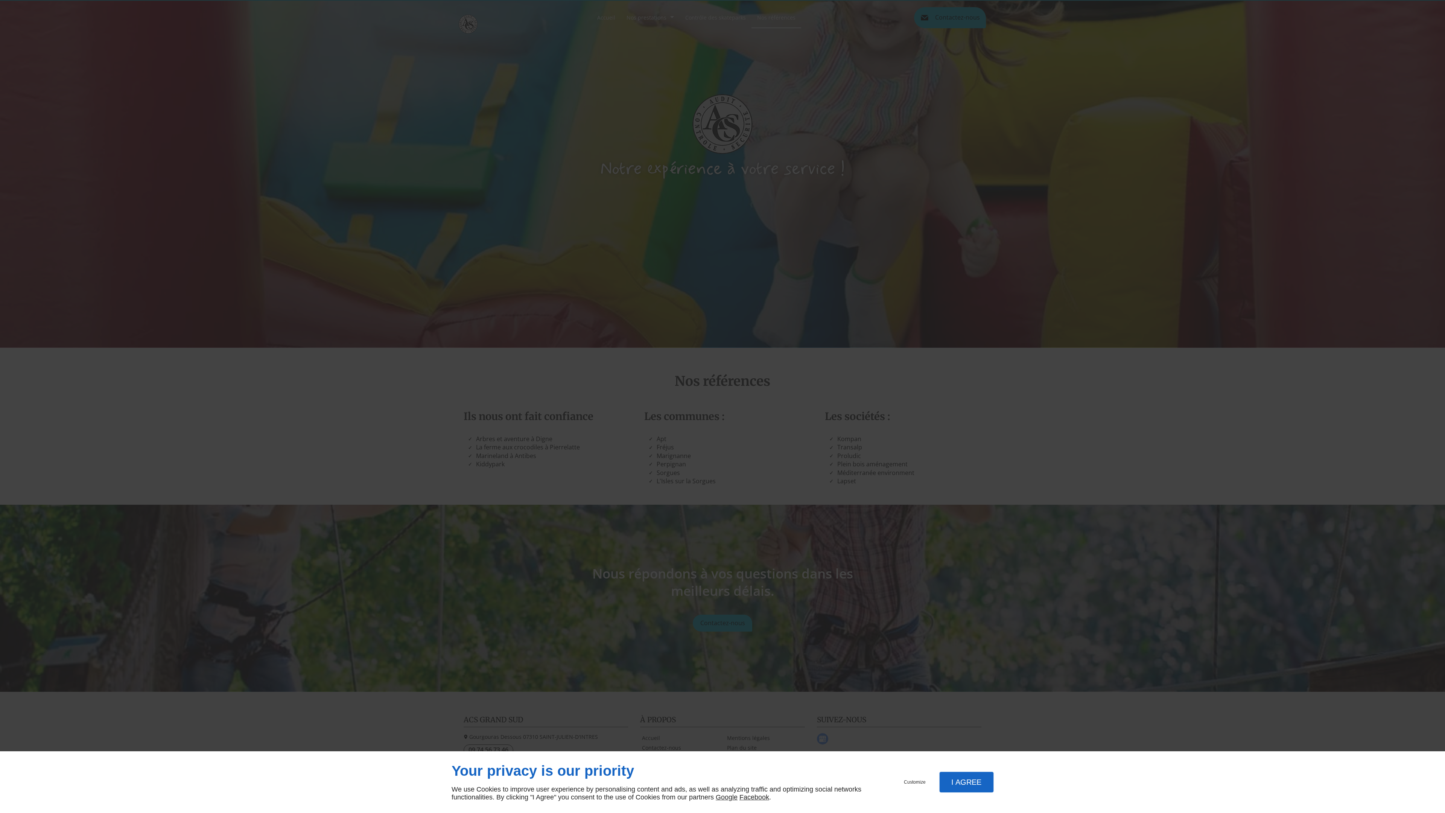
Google (727, 797)
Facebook (754, 797)
